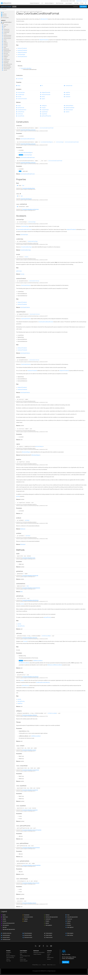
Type (23, 185)
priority (5, 39)
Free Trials (76, 3)
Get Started (83, 6)
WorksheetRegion (48, 142)
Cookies (44, 964)
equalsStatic (6, 62)
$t (42, 85)
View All (8, 959)
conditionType (6, 32)
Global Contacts (79, 0)
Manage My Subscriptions (38, 952)
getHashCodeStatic (7, 67)
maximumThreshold (7, 35)
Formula (26, 256)
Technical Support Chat (25, 955)
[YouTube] (51, 946)
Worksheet (28, 535)
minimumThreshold (7, 38)
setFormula (6, 53)
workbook (6, 44)
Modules (3, 20)
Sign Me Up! (65, 962)
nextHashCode (6, 29)
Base (28, 586)
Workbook (27, 520)
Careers (48, 954)
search (1, 9)
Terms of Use (49, 964)
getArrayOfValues (7, 65)
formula (5, 33)
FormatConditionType (32, 241)
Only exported (6, 17)
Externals (5, 15)
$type (5, 26)
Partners (49, 959)
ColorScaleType (59, 142)
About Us (49, 952)
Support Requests (37, 954)
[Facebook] (43, 946)
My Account (85, 0)
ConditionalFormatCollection (43, 682)
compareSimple (7, 59)
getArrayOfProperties (8, 64)
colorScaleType (7, 30)
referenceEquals (7, 68)
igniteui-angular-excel (24, 11)
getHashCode (6, 49)
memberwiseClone (7, 50)
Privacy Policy (35, 964)
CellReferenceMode (46, 635)
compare (5, 58)
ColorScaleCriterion (22, 56)
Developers (8, 952)
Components (75, 6)
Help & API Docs (23, 952)
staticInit (5, 70)
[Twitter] (39, 946)
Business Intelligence (49, 3)
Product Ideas (23, 959)
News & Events (50, 957)
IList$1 (42, 142)
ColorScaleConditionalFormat (6, 23)
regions (5, 41)
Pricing (81, 3)
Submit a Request (23, 960)
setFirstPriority (6, 52)
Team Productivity (59, 3)
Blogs (21, 954)
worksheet (6, 45)
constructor (6, 24)
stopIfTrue (6, 42)
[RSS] (35, 946)
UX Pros (8, 954)
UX (42, 3)
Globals (17, 11)
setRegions (6, 56)
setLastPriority (6, 55)
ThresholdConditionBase (25, 68)
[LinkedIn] (47, 946)
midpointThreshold (7, 36)
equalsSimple (6, 61)
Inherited (4, 14)
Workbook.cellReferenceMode (54, 665)
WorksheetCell (44, 19)
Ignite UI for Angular (6, 6)
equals (5, 47)
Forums (21, 957)
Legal (48, 955)
